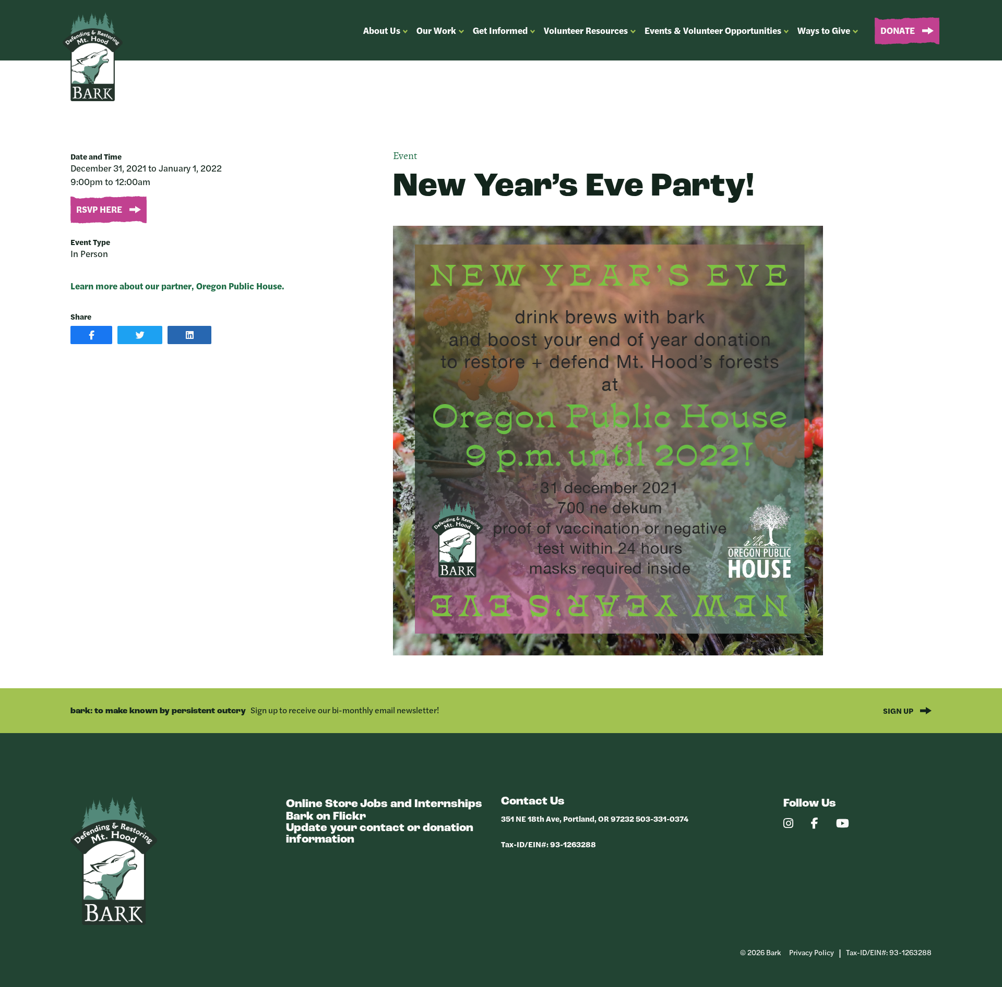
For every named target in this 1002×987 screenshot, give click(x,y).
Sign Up (899, 710)
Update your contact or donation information (379, 834)
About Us (381, 30)
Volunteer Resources (586, 30)
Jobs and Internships (421, 804)
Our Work (436, 30)
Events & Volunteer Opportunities (713, 30)
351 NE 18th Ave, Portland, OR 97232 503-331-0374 (594, 818)
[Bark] (113, 922)
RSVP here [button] (100, 209)
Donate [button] (898, 30)
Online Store (322, 804)
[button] (91, 335)
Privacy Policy (811, 952)
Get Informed (500, 30)
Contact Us (533, 802)
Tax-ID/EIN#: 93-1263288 (548, 843)
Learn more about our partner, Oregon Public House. (177, 285)
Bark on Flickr (326, 817)
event (405, 156)
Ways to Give (823, 30)
